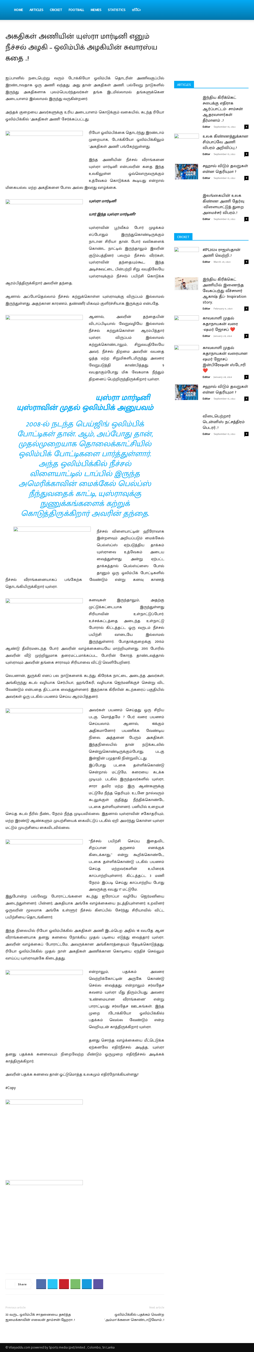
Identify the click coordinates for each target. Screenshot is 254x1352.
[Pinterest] (64, 1284)
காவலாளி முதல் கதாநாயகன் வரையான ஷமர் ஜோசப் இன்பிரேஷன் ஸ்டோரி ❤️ (225, 359)
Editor (206, 127)
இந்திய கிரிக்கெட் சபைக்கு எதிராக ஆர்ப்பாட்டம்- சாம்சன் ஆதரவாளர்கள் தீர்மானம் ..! (223, 109)
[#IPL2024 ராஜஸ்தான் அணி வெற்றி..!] (186, 262)
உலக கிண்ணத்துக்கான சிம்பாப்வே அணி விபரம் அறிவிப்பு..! (225, 142)
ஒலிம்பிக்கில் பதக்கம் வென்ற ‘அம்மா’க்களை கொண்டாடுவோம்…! (134, 1317)
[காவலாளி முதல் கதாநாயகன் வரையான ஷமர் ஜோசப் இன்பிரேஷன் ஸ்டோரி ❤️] (186, 360)
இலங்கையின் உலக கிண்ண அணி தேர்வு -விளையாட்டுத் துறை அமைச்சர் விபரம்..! (223, 204)
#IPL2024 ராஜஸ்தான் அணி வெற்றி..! (221, 252)
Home (18, 10)
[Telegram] (87, 1284)
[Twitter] (53, 1284)
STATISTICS (117, 10)
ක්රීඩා (136, 10)
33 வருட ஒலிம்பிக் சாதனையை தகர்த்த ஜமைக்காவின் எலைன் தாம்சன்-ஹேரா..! (40, 1317)
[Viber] (98, 1284)
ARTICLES (36, 10)
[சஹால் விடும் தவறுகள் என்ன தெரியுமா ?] (186, 171)
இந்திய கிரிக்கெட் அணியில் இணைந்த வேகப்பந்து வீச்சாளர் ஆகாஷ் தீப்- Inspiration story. (224, 291)
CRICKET (56, 10)
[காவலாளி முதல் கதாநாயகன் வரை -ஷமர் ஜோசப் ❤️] (186, 331)
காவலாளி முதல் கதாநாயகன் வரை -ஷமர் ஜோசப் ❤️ (220, 324)
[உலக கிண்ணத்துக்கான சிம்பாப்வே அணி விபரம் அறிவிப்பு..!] (186, 141)
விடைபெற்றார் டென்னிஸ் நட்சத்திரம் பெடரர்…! (224, 422)
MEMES (96, 10)
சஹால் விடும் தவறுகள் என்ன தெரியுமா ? (225, 168)
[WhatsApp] (75, 1284)
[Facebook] (41, 1284)
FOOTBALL (76, 10)
